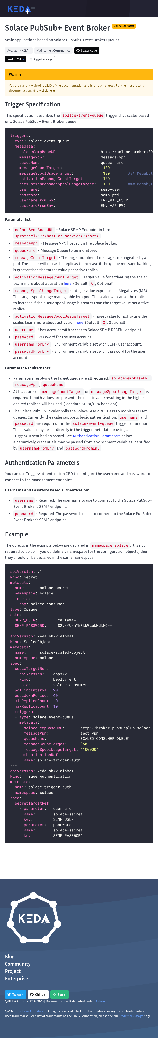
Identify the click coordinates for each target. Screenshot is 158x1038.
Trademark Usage (131, 1016)
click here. (48, 90)
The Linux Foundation (31, 1011)
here (68, 283)
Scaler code (89, 50)
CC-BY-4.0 (101, 1001)
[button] (33, 9)
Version (14, 59)
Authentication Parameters (97, 435)
